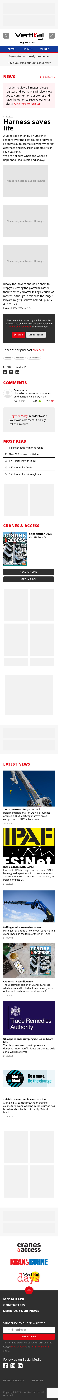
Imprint (37, 1380)
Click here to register (27, 103)
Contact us (14, 1305)
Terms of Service (40, 1346)
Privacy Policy (18, 1346)
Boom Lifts (34, 357)
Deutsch (33, 42)
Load (20, 335)
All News (46, 77)
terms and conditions (20, 326)
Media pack (29, 579)
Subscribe (29, 1336)
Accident (20, 357)
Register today (19, 416)
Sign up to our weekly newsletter (29, 56)
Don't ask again (36, 335)
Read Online (28, 571)
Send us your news (21, 1311)
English (24, 42)
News (11, 49)
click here (39, 350)
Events (27, 49)
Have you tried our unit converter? (29, 63)
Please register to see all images (25, 180)
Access (8, 357)
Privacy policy (13, 1380)
